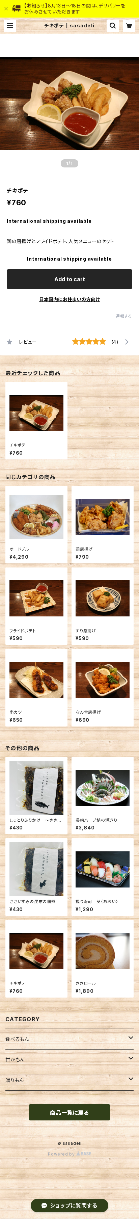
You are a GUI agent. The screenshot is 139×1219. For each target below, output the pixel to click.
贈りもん (14, 1080)
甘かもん (15, 1059)
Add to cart (69, 279)
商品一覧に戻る (69, 1112)
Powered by (62, 1154)
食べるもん (17, 1039)
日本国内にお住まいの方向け (69, 299)
